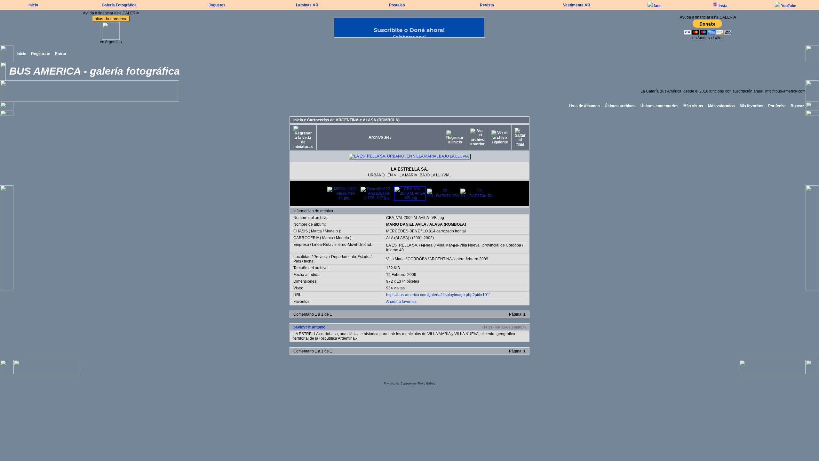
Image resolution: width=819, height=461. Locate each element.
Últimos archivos (620, 106)
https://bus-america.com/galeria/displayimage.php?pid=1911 (438, 295)
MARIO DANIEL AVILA (406, 224)
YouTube (788, 6)
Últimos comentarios (659, 106)
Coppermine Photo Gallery (418, 383)
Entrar (61, 54)
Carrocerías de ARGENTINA (333, 120)
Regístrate (40, 54)
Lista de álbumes (584, 106)
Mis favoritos (751, 106)
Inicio (33, 5)
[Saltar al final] (520, 137)
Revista (487, 5)
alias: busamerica (111, 18)
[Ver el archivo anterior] (477, 137)
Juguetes (217, 5)
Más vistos (693, 106)
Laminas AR (307, 5)
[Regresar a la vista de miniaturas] (303, 137)
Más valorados (721, 106)
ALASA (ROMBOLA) (381, 120)
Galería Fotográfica (119, 5)
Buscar (797, 106)
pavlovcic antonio (309, 327)
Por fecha (777, 106)
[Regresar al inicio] (455, 137)
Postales (397, 5)
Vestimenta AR (576, 5)
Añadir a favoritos (401, 301)
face (657, 6)
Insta (723, 6)
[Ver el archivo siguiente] (499, 137)
